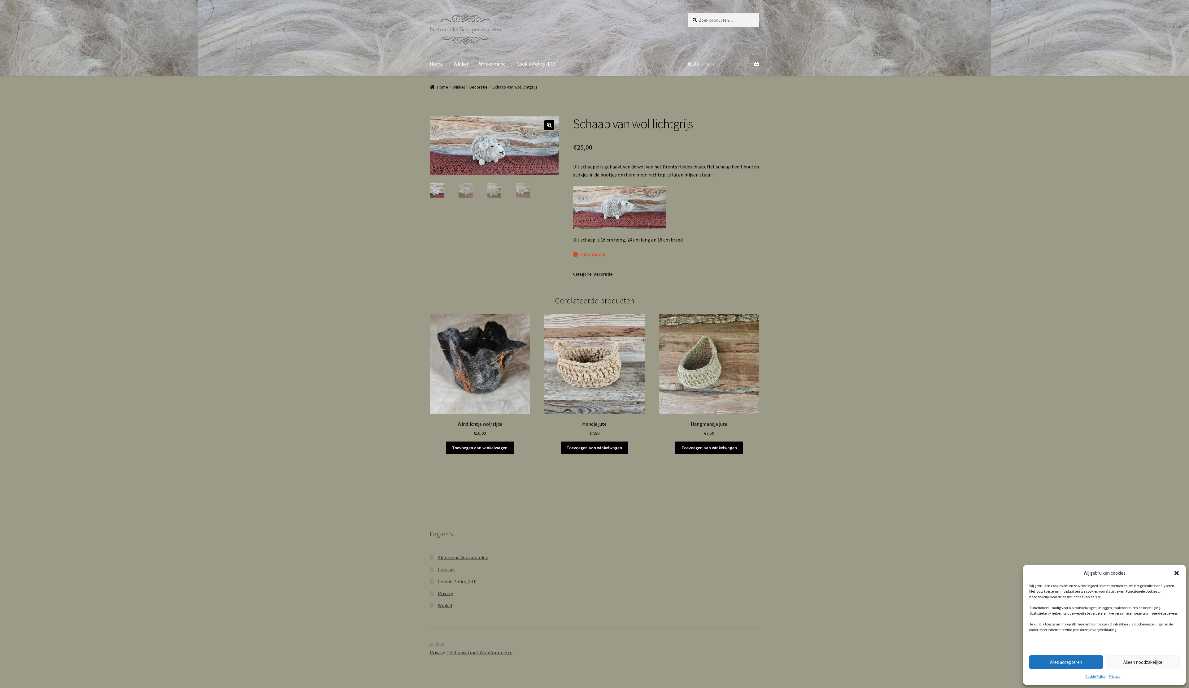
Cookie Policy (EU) (535, 64)
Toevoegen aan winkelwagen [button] (479, 448)
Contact (446, 569)
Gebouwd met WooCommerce (480, 652)
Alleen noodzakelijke (1142, 662)
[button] (1177, 573)
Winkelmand (492, 64)
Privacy (1115, 676)
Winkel (461, 64)
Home (436, 64)
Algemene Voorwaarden (463, 557)
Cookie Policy (1095, 676)
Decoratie (478, 87)
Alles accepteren (1066, 662)
